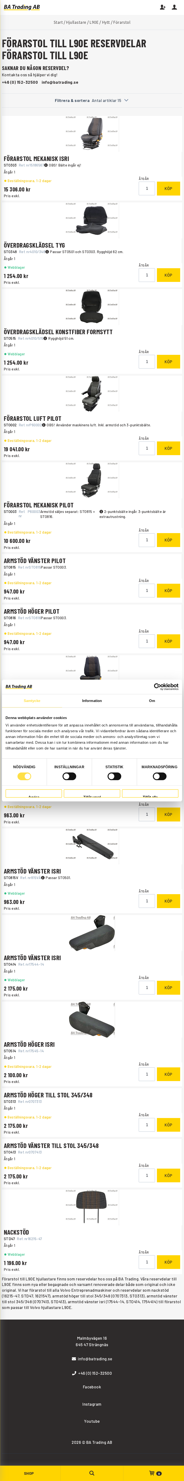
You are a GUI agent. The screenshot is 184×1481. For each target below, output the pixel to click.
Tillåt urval (92, 796)
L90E (94, 22)
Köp (168, 188)
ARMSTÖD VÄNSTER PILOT (35, 560)
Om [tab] (152, 700)
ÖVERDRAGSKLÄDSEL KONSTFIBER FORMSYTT (58, 331)
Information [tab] (92, 700)
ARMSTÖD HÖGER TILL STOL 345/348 (48, 1095)
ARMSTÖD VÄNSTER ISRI (32, 871)
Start (58, 22)
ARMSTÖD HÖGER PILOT (31, 611)
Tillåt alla (150, 796)
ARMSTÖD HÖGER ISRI (29, 1044)
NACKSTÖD (16, 1232)
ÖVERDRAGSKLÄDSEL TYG (34, 245)
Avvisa (33, 796)
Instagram (91, 1404)
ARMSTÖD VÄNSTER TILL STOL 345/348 (51, 1145)
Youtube (92, 1421)
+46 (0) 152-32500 (20, 82)
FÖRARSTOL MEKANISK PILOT (39, 505)
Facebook (92, 1386)
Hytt (106, 22)
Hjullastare (76, 22)
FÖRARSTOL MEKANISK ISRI (36, 158)
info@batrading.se (60, 82)
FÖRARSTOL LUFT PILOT (33, 418)
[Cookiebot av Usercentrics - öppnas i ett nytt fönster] (157, 686)
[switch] (69, 776)
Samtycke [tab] (32, 700)
